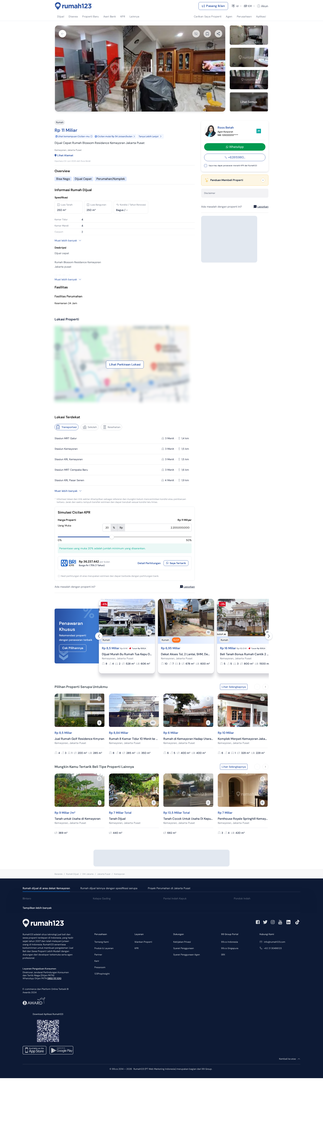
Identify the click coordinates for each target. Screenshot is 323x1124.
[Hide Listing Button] (196, 33)
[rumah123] (43, 923)
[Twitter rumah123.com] (265, 922)
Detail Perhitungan (149, 563)
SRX (223, 954)
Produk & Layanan (103, 948)
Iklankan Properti (143, 941)
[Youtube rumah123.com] (280, 922)
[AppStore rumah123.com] (34, 1050)
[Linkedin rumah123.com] (288, 922)
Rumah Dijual (72, 874)
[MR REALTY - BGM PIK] (258, 131)
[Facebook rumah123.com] (258, 922)
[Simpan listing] (149, 604)
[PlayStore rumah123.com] (61, 1050)
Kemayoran (119, 874)
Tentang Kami (101, 941)
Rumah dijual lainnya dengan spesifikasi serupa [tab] (108, 888)
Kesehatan (114, 427)
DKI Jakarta (87, 874)
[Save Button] (207, 33)
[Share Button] (218, 33)
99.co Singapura (229, 948)
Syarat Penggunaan (183, 948)
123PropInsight (102, 973)
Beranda (58, 874)
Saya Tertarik (178, 563)
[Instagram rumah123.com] (272, 922)
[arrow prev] (99, 636)
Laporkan (189, 586)
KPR (137, 948)
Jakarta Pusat (103, 874)
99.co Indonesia (229, 941)
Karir (96, 960)
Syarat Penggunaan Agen (186, 954)
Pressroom (99, 967)
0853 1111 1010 (54, 978)
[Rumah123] (73, 6)
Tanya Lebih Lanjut (149, 136)
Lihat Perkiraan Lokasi (125, 364)
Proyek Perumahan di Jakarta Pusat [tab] (169, 888)
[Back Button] (62, 33)
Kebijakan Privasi (182, 941)
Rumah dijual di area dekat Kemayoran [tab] (46, 888)
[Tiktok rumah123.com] (297, 922)
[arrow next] (269, 636)
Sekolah (92, 427)
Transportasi (69, 427)
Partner (98, 954)
